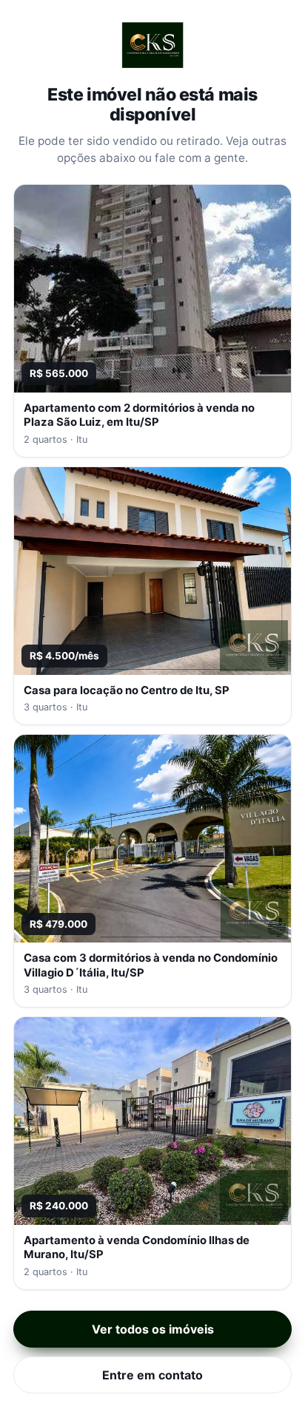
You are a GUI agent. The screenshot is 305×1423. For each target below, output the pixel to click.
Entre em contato (152, 1375)
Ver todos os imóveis (153, 1329)
